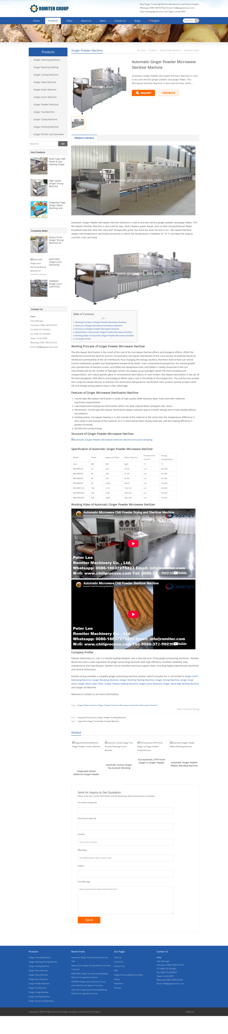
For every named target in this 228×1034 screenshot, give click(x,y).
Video (69, 20)
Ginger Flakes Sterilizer (87, 705)
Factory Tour (119, 966)
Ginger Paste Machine (45, 82)
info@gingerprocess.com (183, 8)
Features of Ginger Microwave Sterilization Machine (98, 325)
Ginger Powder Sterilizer (108, 705)
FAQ (116, 970)
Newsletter (118, 983)
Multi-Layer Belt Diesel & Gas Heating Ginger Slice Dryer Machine (57, 164)
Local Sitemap (83, 1011)
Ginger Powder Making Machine (121, 683)
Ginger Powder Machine (87, 50)
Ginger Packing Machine (46, 126)
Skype (197, 1012)
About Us (86, 20)
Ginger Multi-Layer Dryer (91, 683)
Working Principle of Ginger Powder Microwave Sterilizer (101, 322)
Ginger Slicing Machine (167, 679)
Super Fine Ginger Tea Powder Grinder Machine (98, 721)
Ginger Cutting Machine (46, 74)
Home (36, 20)
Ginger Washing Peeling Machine (137, 679)
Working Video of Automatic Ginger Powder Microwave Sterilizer (104, 335)
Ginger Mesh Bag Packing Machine (181, 683)
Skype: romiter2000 (176, 11)
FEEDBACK (168, 93)
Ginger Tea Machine (44, 111)
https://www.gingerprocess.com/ (154, 11)
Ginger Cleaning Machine (47, 59)
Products (53, 20)
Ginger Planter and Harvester (49, 134)
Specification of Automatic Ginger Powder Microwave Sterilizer (103, 332)
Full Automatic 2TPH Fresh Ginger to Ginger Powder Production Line (151, 761)
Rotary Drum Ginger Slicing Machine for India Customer (57, 241)
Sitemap (117, 988)
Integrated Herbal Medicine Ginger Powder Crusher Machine (86, 773)
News (103, 20)
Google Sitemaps (69, 1011)
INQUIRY (146, 93)
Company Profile (83, 339)
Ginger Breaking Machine (105, 679)
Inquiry (117, 979)
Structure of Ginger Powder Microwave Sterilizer (97, 329)
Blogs (137, 20)
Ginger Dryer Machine (45, 89)
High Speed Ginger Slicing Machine (56, 183)
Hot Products (38, 152)
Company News (39, 230)
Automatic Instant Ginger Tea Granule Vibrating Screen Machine (119, 766)
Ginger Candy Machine (45, 119)
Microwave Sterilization (129, 705)
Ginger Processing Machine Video (128, 975)
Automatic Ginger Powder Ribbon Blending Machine (184, 764)
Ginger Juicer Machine (150, 683)
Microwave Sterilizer (149, 705)
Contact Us (120, 20)
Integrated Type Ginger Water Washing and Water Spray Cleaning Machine (57, 209)
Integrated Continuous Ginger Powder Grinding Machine (102, 717)
